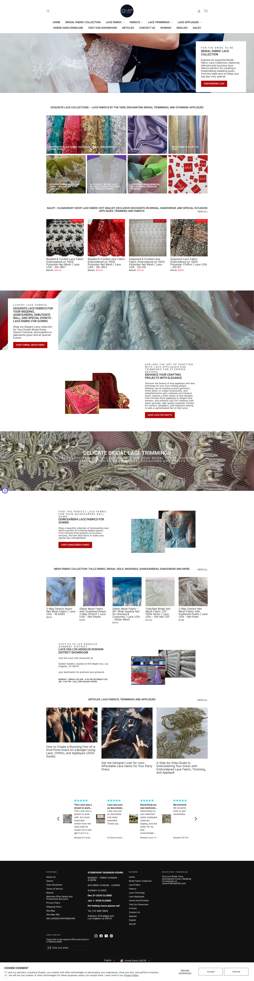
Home (56, 22)
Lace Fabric (114, 22)
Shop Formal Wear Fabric (30, 345)
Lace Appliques (188, 22)
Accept (210, 971)
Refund (49, 892)
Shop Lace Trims (127, 469)
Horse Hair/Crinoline (68, 27)
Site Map (50, 910)
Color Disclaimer (54, 885)
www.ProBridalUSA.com (174, 883)
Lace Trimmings (159, 22)
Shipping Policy (54, 906)
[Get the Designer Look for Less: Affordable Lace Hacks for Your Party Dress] (127, 733)
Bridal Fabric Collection (83, 22)
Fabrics (135, 22)
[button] (59, 819)
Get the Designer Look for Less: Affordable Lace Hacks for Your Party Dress (126, 766)
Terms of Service (54, 889)
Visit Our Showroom (102, 27)
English (182, 27)
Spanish (165, 27)
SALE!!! (197, 27)
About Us (50, 877)
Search (49, 881)
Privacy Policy (131, 975)
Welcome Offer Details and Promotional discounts (59, 897)
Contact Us (147, 27)
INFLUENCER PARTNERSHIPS (60, 918)
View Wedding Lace (214, 83)
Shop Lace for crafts (160, 415)
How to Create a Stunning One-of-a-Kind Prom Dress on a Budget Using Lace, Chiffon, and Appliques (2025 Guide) (71, 751)
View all (202, 211)
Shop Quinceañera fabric (75, 545)
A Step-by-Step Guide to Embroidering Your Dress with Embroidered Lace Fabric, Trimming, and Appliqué (181, 767)
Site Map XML (53, 914)
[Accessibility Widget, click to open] (5, 490)
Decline (236, 971)
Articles (128, 27)
